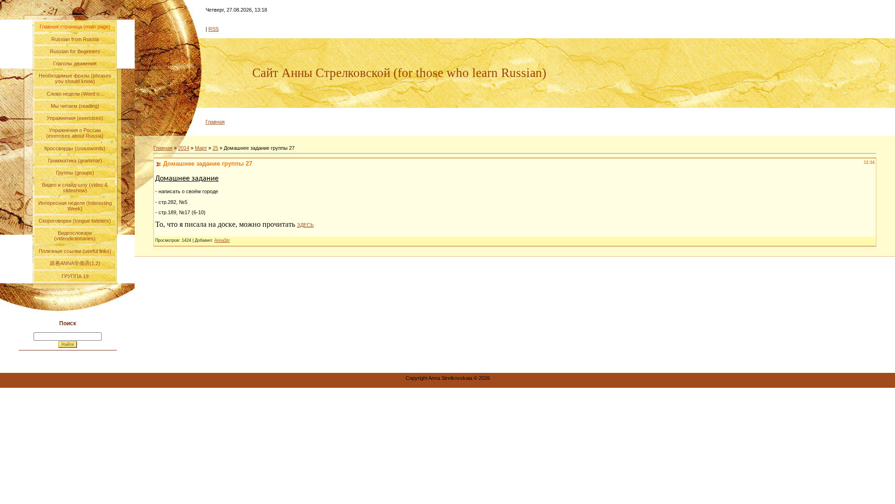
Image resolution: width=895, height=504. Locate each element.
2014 (183, 148)
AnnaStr (222, 240)
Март (201, 148)
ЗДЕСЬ (305, 225)
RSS (213, 29)
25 (215, 148)
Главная (215, 122)
